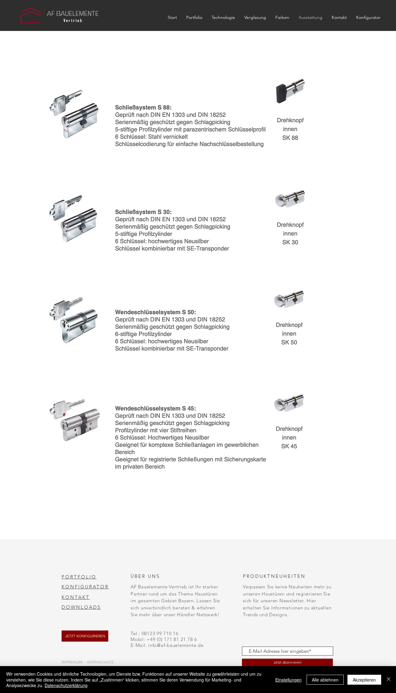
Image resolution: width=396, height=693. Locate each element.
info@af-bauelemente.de (176, 645)
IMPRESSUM (72, 662)
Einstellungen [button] (288, 680)
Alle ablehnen (325, 680)
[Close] (388, 679)
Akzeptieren (364, 680)
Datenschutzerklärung (66, 685)
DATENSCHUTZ (100, 662)
